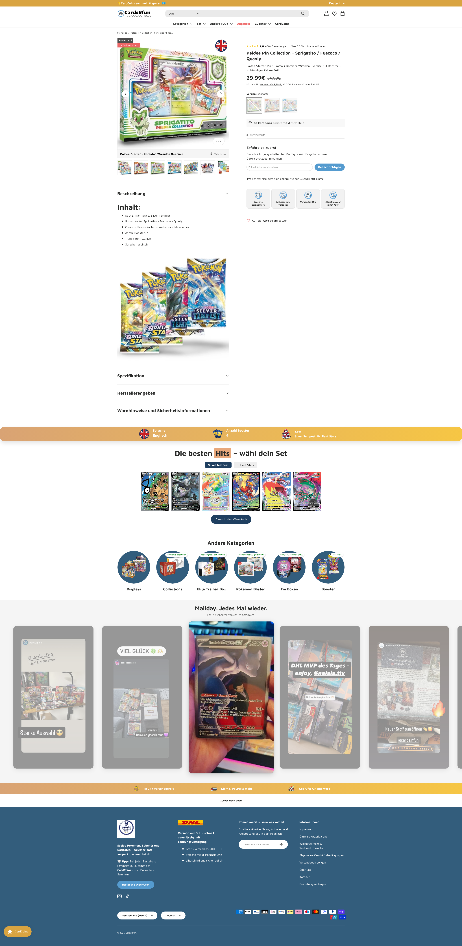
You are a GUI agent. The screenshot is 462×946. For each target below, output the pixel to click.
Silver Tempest (218, 465)
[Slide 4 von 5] (238, 776)
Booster (328, 589)
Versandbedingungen (312, 862)
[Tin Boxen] (289, 567)
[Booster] (328, 567)
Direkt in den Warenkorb (231, 519)
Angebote (243, 23)
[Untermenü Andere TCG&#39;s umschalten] (231, 24)
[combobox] (237, 13)
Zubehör (261, 23)
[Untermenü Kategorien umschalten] (191, 24)
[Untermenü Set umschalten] (204, 24)
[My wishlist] (335, 13)
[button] (342, 13)
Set (199, 23)
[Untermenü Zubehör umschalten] (269, 24)
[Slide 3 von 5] (230, 776)
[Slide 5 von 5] (245, 776)
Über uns (305, 869)
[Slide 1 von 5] (216, 776)
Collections (172, 589)
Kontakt (304, 876)
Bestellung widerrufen (135, 884)
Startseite (122, 32)
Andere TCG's (219, 23)
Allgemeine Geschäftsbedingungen (321, 855)
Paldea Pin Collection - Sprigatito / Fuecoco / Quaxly (152, 32)
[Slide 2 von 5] (223, 776)
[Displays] (133, 567)
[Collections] (172, 567)
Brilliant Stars (245, 465)
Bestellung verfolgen (312, 884)
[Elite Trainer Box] (211, 567)
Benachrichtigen (329, 167)
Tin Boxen (289, 589)
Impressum (306, 829)
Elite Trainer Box (211, 589)
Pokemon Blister (250, 589)
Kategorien (180, 23)
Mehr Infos (220, 154)
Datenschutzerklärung (313, 836)
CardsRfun (130, 932)
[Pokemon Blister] (250, 567)
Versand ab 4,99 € (270, 84)
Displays (134, 589)
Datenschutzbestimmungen (264, 158)
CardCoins (282, 23)
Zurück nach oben (231, 800)
